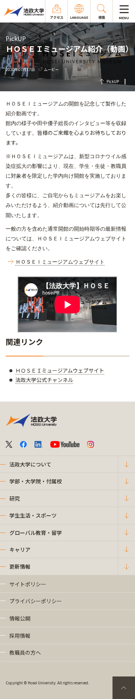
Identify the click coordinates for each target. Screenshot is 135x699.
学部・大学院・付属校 (35, 481)
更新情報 (19, 566)
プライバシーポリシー (35, 601)
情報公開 (19, 618)
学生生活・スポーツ (33, 515)
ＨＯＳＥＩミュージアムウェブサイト (59, 370)
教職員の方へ (25, 652)
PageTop (123, 687)
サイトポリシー (27, 584)
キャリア (19, 549)
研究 (14, 498)
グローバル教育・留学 (35, 532)
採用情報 (19, 635)
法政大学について (30, 464)
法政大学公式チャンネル (44, 379)
